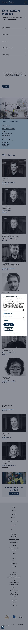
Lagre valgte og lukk (9, 329)
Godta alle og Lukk (9, 324)
